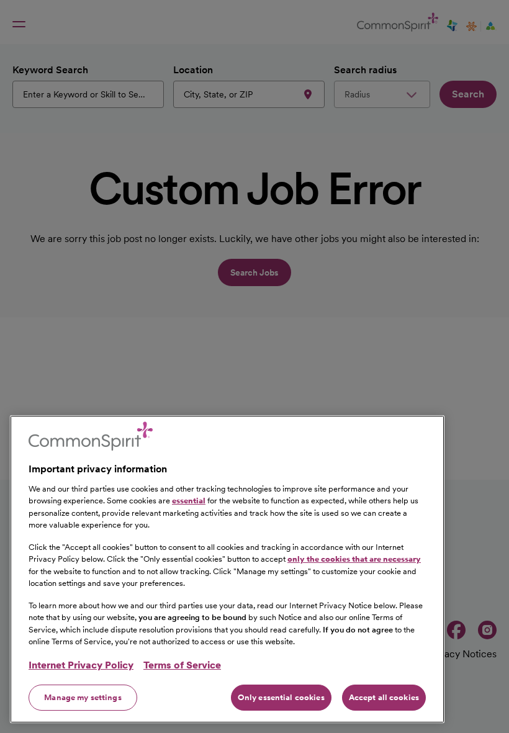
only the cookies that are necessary (354, 559)
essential (188, 500)
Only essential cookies (281, 697)
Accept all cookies (384, 697)
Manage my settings (82, 697)
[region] (227, 569)
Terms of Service (182, 665)
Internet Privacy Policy (81, 665)
